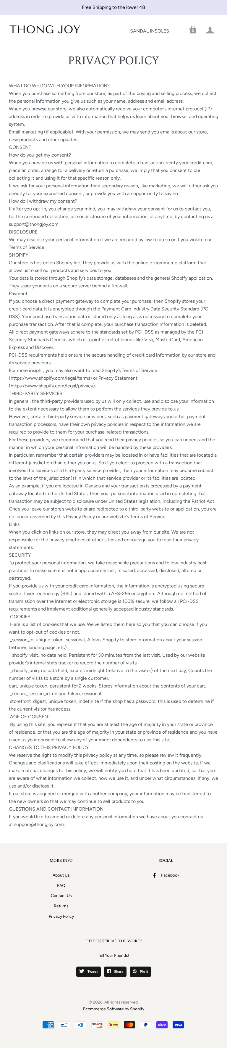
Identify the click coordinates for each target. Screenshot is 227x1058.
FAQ (61, 885)
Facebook (170, 875)
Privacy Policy (61, 916)
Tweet (92, 972)
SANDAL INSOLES (149, 31)
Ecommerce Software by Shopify (113, 1009)
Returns (61, 906)
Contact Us (61, 895)
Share (118, 972)
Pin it (143, 972)
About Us (61, 875)
